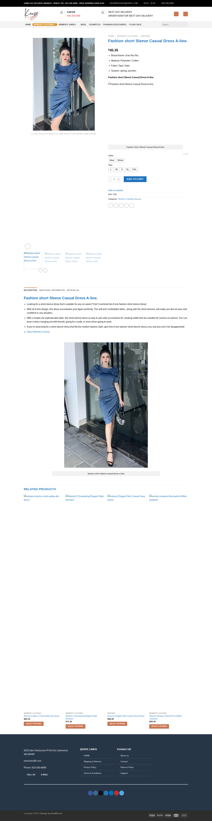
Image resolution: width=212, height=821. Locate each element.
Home (28, 24)
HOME (87, 755)
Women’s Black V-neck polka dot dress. (42, 716)
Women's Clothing (127, 36)
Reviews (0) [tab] (73, 290)
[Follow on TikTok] (100, 793)
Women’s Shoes (67, 24)
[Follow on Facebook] (176, 3)
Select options (34, 724)
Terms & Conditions (92, 773)
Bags (83, 24)
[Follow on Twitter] (181, 3)
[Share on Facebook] (110, 205)
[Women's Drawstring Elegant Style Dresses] (85, 602)
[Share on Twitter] (116, 205)
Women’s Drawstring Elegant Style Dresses (81, 717)
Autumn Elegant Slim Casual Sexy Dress (125, 716)
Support (124, 773)
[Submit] (185, 24)
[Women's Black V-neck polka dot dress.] (43, 602)
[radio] (112, 160)
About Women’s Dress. (38, 332)
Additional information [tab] (52, 290)
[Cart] (185, 14)
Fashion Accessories (114, 24)
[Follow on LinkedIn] (111, 793)
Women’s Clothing (44, 24)
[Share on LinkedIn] (131, 205)
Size (110, 165)
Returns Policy (127, 767)
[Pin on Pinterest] (126, 205)
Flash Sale (135, 24)
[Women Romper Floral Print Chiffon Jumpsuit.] (168, 602)
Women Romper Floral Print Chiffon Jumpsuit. (165, 717)
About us (125, 755)
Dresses (145, 36)
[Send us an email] (184, 3)
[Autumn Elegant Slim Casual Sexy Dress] (126, 602)
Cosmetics (95, 24)
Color (110, 156)
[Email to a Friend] (121, 205)
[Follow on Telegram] (121, 793)
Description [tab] (30, 290)
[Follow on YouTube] (187, 3)
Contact (124, 761)
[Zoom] (27, 246)
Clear (185, 154)
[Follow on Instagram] (178, 3)
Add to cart (135, 179)
